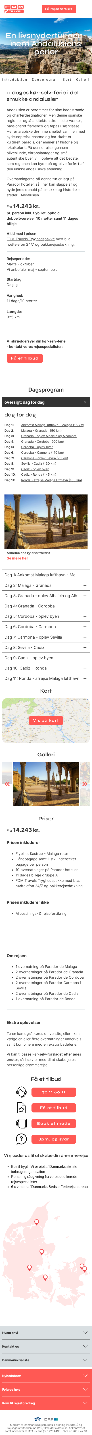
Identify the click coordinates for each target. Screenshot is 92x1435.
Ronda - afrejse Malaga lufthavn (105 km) (51, 480)
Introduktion (14, 79)
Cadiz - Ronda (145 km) (38, 474)
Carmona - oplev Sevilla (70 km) (44, 458)
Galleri (83, 79)
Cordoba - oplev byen (37, 447)
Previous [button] (7, 784)
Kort (67, 79)
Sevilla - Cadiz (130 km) (38, 463)
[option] (46, 784)
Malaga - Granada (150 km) (41, 430)
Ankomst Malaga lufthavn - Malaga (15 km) (52, 425)
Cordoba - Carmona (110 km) (42, 452)
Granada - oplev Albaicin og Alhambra (49, 436)
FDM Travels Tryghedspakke (31, 239)
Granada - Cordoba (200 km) (42, 441)
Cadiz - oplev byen (35, 469)
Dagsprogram (45, 79)
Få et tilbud (25, 358)
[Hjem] (14, 9)
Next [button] (85, 784)
